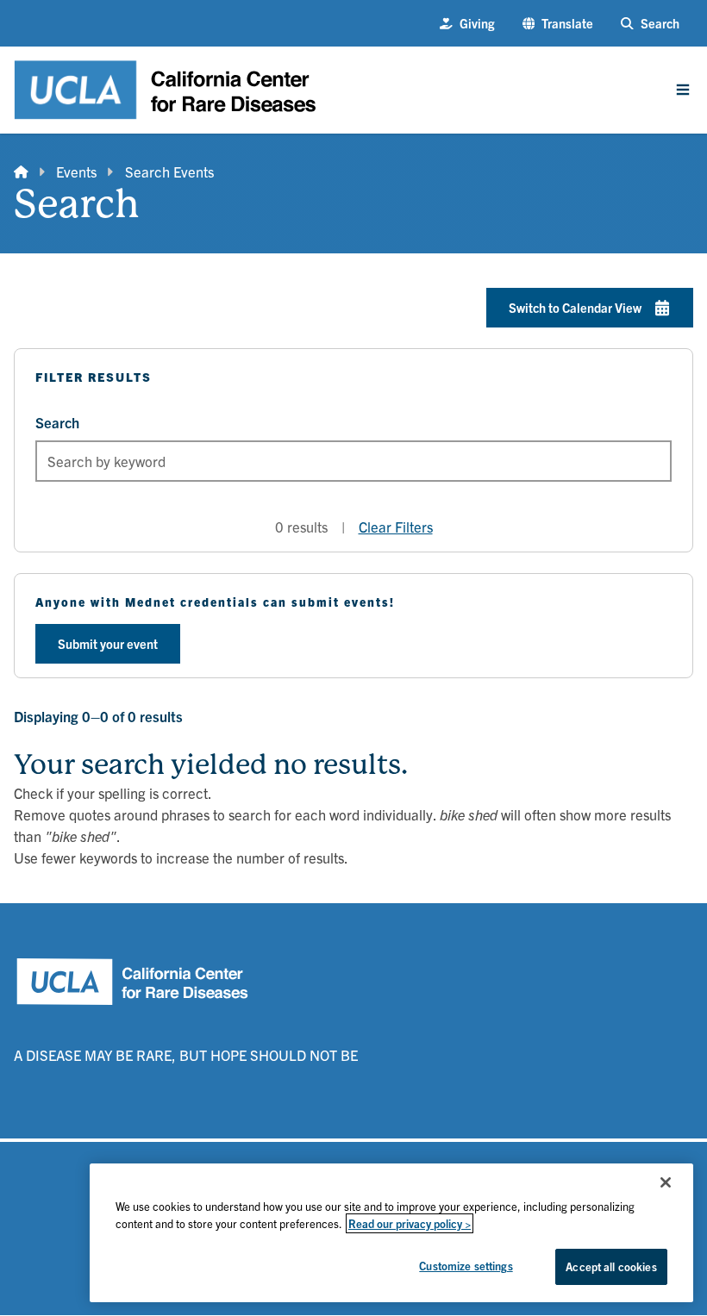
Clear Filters (396, 526)
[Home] (21, 172)
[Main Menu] (683, 89)
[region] (391, 1232)
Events (76, 171)
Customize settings (465, 1265)
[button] (558, 23)
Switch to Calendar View (575, 307)
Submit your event (108, 643)
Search (57, 422)
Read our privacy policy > (409, 1223)
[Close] (666, 1182)
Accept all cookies (611, 1266)
